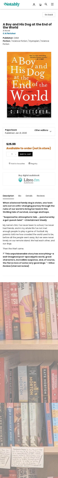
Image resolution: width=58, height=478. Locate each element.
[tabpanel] (29, 238)
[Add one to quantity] (15, 154)
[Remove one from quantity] (8, 154)
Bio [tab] (19, 195)
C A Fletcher (9, 33)
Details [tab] (29, 195)
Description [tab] (8, 195)
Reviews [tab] (41, 195)
